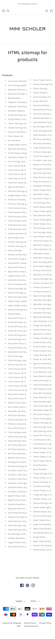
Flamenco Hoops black (44, 241)
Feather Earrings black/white (22, 242)
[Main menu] (3, 10)
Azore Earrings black (42, 130)
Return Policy (30, 623)
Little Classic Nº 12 (17, 178)
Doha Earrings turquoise (19, 360)
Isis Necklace (14, 140)
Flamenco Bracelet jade (19, 424)
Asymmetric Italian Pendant (21, 263)
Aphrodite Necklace (42, 393)
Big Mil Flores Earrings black (21, 457)
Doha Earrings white (42, 431)
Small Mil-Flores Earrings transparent (26, 487)
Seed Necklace (40, 465)
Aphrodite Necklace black (20, 280)
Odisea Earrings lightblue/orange (23, 288)
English (19, 601)
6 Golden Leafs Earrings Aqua (22, 491)
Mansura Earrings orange (20, 94)
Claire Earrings (15, 250)
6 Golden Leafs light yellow (21, 483)
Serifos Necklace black (19, 233)
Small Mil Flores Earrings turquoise (25, 347)
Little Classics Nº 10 (17, 390)
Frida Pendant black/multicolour (23, 208)
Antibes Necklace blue (19, 538)
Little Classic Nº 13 (17, 377)
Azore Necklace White (43, 389)
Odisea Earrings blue (43, 84)
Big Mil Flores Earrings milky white (24, 500)
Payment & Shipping (11, 623)
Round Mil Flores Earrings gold (22, 394)
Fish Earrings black (42, 308)
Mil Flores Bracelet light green (22, 445)
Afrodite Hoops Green (43, 511)
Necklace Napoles (16, 110)
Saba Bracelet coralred (44, 177)
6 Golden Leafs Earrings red (21, 470)
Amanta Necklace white (19, 504)
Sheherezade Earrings (43, 549)
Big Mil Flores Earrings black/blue (24, 402)
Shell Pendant (40, 469)
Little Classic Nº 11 (17, 381)
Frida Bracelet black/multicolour (23, 212)
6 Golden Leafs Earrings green (22, 479)
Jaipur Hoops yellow (17, 301)
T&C (19, 626)
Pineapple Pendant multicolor (22, 462)
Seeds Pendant (40, 92)
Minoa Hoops (14, 314)
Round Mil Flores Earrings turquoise (25, 343)
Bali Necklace (14, 98)
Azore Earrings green (43, 262)
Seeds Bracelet (40, 101)
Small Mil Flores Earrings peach (23, 182)
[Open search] (8, 10)
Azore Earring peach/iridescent (23, 335)
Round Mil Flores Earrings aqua (23, 398)
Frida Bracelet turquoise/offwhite (24, 225)
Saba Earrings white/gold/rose (22, 441)
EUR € (33, 601)
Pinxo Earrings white (18, 297)
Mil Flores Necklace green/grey (22, 415)
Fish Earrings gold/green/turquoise (24, 85)
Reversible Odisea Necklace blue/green (27, 407)
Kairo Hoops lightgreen (44, 266)
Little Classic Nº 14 (17, 373)
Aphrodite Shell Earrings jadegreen (24, 352)
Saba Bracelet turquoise (19, 521)
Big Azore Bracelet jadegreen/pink (24, 89)
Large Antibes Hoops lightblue (22, 276)
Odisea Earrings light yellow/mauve (25, 436)
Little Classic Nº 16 (17, 174)
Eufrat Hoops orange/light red (22, 153)
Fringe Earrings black (43, 325)
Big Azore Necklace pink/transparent (25, 149)
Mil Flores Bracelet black (20, 449)
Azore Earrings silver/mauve (21, 339)
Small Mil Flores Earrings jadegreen (25, 322)
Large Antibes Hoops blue (20, 542)
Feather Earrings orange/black (22, 246)
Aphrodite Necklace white (20, 411)
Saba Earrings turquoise (19, 525)
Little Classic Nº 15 (17, 369)
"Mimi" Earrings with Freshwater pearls (26, 123)
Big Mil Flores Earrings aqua (21, 496)
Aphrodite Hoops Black (44, 410)
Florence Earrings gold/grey (21, 204)
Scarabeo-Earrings (41, 486)
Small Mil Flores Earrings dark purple (25, 326)
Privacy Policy (45, 623)
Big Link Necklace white (19, 187)
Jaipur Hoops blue (41, 520)
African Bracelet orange (19, 364)
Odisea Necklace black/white (22, 419)
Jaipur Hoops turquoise (19, 305)
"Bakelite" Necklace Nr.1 (19, 106)
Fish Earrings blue (41, 202)
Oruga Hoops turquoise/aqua (22, 195)
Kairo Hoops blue (16, 237)
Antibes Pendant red (43, 283)
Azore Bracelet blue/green (20, 512)
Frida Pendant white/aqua (20, 216)
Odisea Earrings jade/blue (20, 292)
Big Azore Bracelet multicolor (22, 508)
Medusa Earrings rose (18, 517)
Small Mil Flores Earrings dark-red (24, 331)
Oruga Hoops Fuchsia (18, 119)
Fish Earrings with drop (19, 161)
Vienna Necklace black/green (22, 284)
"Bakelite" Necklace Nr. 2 (19, 102)
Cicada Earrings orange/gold (21, 127)
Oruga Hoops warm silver (20, 144)
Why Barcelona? (31, 626)
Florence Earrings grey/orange (22, 191)
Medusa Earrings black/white (22, 466)
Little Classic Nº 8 (16, 165)
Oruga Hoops (39, 537)
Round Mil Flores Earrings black (23, 428)
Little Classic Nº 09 (17, 386)
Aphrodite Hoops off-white (20, 157)
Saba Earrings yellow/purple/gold (24, 529)
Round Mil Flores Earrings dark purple (26, 318)
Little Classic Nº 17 (17, 170)
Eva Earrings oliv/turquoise (21, 534)
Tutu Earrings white (17, 432)
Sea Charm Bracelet (17, 81)
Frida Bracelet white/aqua (20, 229)
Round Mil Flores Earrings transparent (26, 546)
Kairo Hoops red (15, 136)
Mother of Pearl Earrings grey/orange (25, 254)
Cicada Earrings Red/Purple (21, 115)
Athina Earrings (15, 356)
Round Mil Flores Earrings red (22, 267)
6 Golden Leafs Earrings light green (24, 474)
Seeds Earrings (40, 88)
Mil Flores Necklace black (20, 453)
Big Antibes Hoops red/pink (21, 271)
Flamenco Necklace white (20, 199)
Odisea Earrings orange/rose (21, 309)
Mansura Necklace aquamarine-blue (25, 132)
